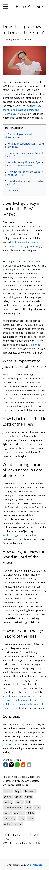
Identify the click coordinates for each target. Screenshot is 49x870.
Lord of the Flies (12, 807)
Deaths (6, 780)
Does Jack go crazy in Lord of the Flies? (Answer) (24, 136)
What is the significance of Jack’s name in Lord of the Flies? (24, 164)
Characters (34, 776)
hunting (8, 802)
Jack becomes (10, 744)
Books (23, 776)
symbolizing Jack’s (12, 535)
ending (7, 796)
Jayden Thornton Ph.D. (23, 39)
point (37, 807)
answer (8, 791)
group (18, 796)
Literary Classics (29, 780)
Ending (15, 780)
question (19, 813)
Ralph (18, 784)
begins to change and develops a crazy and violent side (22, 109)
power (7, 813)
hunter (28, 796)
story (21, 818)
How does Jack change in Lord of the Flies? (24, 182)
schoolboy (9, 818)
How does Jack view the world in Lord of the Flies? (24, 173)
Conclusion (14, 190)
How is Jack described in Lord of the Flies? (24, 154)
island (19, 802)
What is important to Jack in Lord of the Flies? (24, 145)
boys (18, 791)
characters (30, 791)
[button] (5, 764)
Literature (8, 784)
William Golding (12, 824)
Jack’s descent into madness (26, 261)
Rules (25, 784)
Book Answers (34, 864)
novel (28, 807)
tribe (30, 818)
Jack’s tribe (34, 344)
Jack (16, 776)
